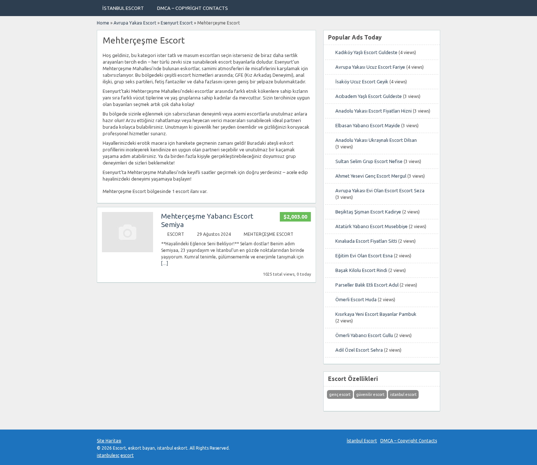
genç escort (339, 394)
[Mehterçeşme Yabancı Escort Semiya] (127, 250)
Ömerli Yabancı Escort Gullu (364, 335)
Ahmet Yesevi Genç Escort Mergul (370, 175)
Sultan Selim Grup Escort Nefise (369, 161)
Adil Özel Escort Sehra (359, 349)
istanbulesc (108, 455)
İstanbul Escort (123, 8)
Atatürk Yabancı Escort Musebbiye (371, 226)
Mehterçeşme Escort (268, 234)
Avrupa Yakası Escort (135, 22)
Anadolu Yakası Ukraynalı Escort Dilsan (376, 140)
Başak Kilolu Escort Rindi (361, 270)
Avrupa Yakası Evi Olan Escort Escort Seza (379, 190)
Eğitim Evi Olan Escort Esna (364, 255)
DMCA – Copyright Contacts (192, 8)
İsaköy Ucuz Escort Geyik (361, 81)
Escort (175, 234)
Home (103, 22)
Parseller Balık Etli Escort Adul (367, 284)
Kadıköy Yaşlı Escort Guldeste (366, 52)
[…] (164, 263)
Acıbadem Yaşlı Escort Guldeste (368, 96)
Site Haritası (109, 440)
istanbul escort (403, 394)
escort (127, 455)
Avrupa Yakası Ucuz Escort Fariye (370, 66)
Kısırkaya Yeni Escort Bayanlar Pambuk (375, 314)
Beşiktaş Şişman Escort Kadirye (368, 211)
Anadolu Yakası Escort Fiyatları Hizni (373, 110)
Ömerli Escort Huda (356, 299)
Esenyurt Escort (177, 22)
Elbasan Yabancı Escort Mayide (367, 125)
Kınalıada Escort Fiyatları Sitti (366, 240)
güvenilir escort (370, 394)
